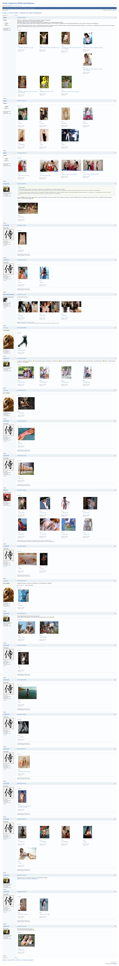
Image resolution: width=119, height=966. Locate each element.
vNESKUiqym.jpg (65, 382)
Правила (16, 8)
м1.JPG (19, 247)
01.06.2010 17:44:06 (21, 259)
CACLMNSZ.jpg (21, 144)
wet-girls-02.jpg (86, 534)
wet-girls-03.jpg (65, 534)
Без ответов (114, 10)
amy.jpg (84, 841)
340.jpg (41, 144)
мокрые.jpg (20, 315)
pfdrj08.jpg (85, 123)
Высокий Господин (8, 294)
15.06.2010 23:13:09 (21, 421)
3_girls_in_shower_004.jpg (23, 175)
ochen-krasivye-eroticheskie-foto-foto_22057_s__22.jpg (24, 807)
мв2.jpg (41, 282)
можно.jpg (20, 605)
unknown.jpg (20, 478)
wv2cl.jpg (42, 123)
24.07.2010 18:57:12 (21, 613)
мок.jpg (19, 568)
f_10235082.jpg (65, 841)
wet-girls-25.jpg (65, 512)
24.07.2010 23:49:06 (21, 645)
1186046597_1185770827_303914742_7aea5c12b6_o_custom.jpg (28, 92)
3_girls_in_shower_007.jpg (45, 175)
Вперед (16, 15)
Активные (108, 10)
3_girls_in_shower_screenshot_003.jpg (69, 174)
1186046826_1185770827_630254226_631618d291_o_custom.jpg (71, 48)
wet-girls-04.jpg (43, 533)
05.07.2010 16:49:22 (21, 580)
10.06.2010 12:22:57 (21, 294)
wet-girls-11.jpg (86, 512)
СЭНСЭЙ (6, 225)
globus (5, 17)
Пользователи (10, 8)
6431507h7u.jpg (21, 637)
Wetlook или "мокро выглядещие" (31, 13)
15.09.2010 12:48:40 (21, 926)
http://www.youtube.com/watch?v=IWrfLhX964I (27, 878)
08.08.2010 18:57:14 (21, 749)
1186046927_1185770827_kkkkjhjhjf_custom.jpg (93, 47)
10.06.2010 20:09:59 (21, 327)
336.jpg (63, 144)
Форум (4, 8)
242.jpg (19, 863)
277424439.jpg (21, 412)
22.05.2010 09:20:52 (21, 183)
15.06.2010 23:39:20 (21, 490)
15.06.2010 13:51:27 (21, 390)
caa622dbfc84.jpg (21, 350)
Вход (32, 8)
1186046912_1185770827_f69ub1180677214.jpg (49, 47)
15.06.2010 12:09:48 (21, 358)
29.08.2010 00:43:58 (21, 819)
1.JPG (19, 667)
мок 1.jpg (42, 568)
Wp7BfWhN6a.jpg (43, 382)
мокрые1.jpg (42, 315)
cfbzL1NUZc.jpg (21, 382)
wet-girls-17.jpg (43, 512)
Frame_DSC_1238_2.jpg (23, 914)
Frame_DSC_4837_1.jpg (45, 914)
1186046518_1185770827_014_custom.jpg (70, 91)
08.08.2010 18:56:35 (21, 714)
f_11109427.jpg (21, 841)
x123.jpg (20, 123)
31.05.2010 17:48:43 (21, 225)
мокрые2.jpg (64, 315)
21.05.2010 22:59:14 (21, 17)
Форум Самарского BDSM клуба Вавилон (18, 3)
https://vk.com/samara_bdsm (15, 5)
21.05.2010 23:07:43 (21, 100)
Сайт (5, 245)
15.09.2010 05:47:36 (21, 891)
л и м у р (5, 327)
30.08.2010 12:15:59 (21, 875)
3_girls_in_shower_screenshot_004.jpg (90, 174)
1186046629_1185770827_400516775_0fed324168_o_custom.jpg (93, 70)
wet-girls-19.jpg (21, 512)
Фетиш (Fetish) (13, 13)
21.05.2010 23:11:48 (21, 153)
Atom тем (115, 962)
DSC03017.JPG (21, 217)
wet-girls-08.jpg (21, 534)
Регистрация (27, 8)
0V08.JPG (20, 443)
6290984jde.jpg (21, 949)
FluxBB (115, 963)
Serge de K (6, 183)
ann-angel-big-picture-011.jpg (24, 771)
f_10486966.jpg (43, 841)
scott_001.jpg (20, 736)
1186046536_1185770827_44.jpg (46, 91)
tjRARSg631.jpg (86, 382)
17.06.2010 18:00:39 (21, 546)
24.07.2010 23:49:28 (21, 679)
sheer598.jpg (64, 123)
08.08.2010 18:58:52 (21, 783)
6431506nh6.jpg (43, 637)
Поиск (21, 8)
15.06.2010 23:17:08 (21, 455)
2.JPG (19, 702)
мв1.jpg (19, 282)
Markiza (5, 490)
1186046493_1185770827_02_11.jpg (25, 47)
